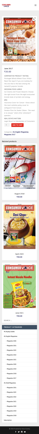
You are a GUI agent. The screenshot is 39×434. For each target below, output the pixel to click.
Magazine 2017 (9, 134)
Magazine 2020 (11, 364)
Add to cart (17, 125)
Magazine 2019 (11, 369)
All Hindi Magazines (10, 383)
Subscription (8, 420)
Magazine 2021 (11, 359)
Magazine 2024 (11, 345)
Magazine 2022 (11, 355)
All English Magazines (20, 132)
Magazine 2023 (11, 350)
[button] (33, 19)
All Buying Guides (9, 331)
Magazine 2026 (11, 341)
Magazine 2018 (11, 373)
